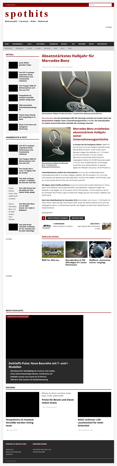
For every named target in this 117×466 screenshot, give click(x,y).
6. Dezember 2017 (87, 430)
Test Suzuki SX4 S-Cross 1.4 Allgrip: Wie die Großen (27, 171)
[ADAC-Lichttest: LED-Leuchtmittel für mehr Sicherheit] (94, 404)
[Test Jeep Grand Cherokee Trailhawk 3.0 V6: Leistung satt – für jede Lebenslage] (13, 227)
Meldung (47, 48)
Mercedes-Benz (67, 67)
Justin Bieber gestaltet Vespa (25, 64)
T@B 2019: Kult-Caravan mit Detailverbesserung (29, 379)
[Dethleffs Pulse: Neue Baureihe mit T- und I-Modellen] (44, 357)
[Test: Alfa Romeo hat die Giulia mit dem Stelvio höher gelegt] (13, 193)
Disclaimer (9, 454)
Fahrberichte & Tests (16, 137)
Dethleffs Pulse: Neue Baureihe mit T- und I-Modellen (38, 365)
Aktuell (10, 54)
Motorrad (40, 44)
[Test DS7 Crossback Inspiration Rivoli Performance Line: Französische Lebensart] (13, 74)
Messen (64, 44)
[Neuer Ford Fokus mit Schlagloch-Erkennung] (13, 127)
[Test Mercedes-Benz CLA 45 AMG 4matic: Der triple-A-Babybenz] (13, 212)
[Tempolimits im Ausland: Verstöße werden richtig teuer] (13, 97)
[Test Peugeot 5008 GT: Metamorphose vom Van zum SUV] (13, 88)
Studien (38, 48)
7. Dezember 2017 (51, 407)
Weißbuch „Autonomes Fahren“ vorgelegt (99, 261)
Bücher (29, 48)
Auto (29, 44)
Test (73, 44)
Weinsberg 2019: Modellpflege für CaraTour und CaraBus (32, 371)
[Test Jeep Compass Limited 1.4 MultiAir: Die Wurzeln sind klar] (13, 180)
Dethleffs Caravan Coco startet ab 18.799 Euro (28, 377)
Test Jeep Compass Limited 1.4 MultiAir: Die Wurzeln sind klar (27, 180)
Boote (91, 44)
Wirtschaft (8, 48)
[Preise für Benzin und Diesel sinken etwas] (58, 394)
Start (7, 44)
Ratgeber (81, 44)
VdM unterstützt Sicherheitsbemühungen (27, 107)
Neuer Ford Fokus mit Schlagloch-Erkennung (27, 127)
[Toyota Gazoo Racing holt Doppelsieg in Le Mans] (13, 117)
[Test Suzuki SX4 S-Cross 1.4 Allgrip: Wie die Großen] (13, 171)
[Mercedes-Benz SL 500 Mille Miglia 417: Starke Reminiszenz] (76, 249)
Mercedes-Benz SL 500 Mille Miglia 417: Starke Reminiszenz (75, 262)
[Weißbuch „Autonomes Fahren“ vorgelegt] (100, 249)
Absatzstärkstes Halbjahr (58, 218)
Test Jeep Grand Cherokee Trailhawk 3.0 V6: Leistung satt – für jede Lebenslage (27, 228)
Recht (63, 48)
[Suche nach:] (100, 5)
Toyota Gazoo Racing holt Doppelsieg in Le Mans (27, 117)
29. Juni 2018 (13, 430)
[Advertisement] (70, 33)
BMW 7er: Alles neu (50, 260)
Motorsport (102, 44)
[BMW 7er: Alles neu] (53, 249)
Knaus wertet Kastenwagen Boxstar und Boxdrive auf (31, 374)
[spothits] (26, 22)
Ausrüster (54, 44)
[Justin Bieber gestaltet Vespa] (13, 65)
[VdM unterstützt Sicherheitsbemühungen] (13, 107)
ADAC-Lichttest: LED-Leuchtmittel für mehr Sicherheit (90, 422)
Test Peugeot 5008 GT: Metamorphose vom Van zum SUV (27, 88)
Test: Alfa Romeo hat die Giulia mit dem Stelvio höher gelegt (27, 190)
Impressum (10, 449)
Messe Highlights (14, 310)
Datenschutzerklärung (13, 452)
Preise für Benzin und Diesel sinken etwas (58, 401)
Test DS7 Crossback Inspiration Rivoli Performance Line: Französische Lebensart (26, 76)
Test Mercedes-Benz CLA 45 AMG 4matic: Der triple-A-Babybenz (27, 207)
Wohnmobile (17, 44)
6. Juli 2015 (48, 67)
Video (70, 48)
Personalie (20, 48)
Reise (55, 48)
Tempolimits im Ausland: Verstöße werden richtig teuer (27, 97)
